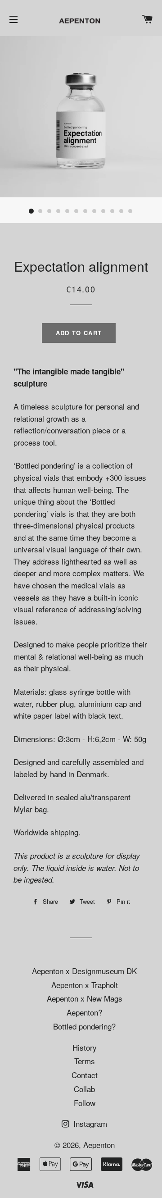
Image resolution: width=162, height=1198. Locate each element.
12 (130, 211)
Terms (84, 1060)
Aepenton (99, 1144)
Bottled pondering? (84, 1026)
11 (121, 211)
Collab (84, 1088)
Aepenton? (84, 1012)
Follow (84, 1102)
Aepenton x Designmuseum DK (84, 970)
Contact (85, 1074)
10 (112, 211)
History (84, 1047)
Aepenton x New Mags (84, 998)
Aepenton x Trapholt (84, 984)
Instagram (89, 1123)
